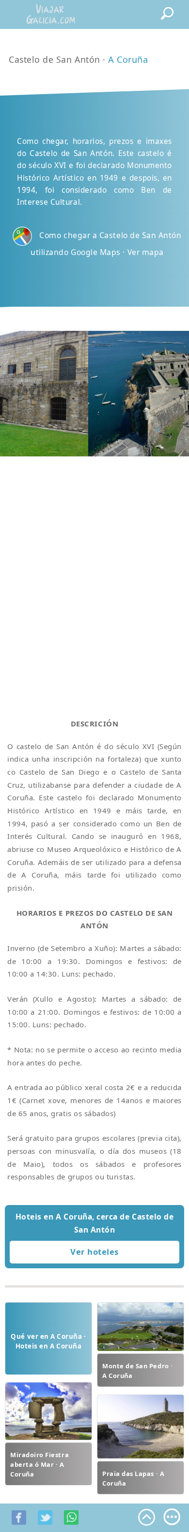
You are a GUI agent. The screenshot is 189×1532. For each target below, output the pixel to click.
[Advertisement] (94, 576)
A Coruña (128, 59)
